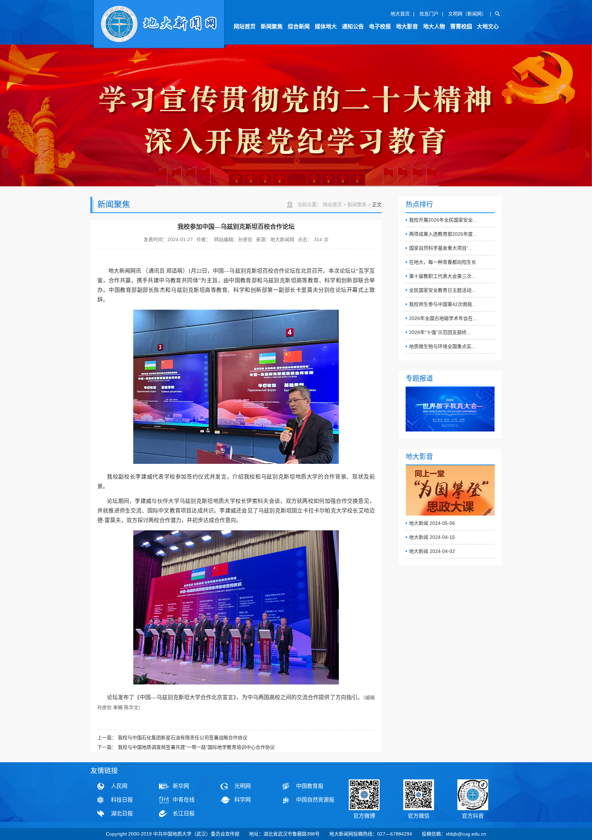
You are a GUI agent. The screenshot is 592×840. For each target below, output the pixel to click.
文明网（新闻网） (467, 13)
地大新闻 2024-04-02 (432, 551)
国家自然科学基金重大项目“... (440, 248)
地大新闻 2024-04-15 (432, 537)
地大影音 (407, 26)
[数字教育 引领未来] (450, 409)
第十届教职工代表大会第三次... (442, 276)
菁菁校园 (461, 26)
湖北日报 (122, 813)
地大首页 (400, 13)
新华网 (181, 786)
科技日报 (122, 800)
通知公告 (353, 26)
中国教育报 (309, 786)
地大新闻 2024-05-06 (432, 523)
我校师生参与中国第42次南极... (442, 304)
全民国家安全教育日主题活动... (442, 290)
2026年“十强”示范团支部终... (440, 332)
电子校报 (380, 26)
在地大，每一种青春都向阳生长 (442, 262)
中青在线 (184, 800)
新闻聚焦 (272, 26)
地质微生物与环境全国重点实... (442, 346)
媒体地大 (326, 26)
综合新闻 (299, 26)
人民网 (119, 786)
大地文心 (488, 26)
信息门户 (429, 13)
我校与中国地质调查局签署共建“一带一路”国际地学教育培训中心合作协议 (196, 747)
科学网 (242, 800)
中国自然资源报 (315, 800)
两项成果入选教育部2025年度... (443, 234)
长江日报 (184, 813)
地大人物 (434, 26)
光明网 (242, 786)
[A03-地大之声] (158, 25)
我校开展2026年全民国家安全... (443, 220)
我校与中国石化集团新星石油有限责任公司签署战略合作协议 (182, 737)
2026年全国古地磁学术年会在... (443, 318)
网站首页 (245, 26)
